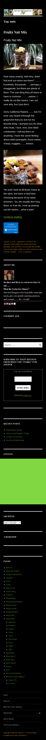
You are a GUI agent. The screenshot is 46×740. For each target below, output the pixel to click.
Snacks (8, 666)
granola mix (30, 247)
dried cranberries (17, 244)
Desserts (11, 629)
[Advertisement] (23, 481)
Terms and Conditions (13, 673)
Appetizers (21, 241)
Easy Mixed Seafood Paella (15, 440)
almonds (7, 244)
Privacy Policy (11, 591)
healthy (37, 247)
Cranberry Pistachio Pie (14, 437)
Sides (10, 649)
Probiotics (9, 595)
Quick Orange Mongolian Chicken (17, 433)
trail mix (7, 252)
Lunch (10, 636)
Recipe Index (10, 615)
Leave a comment (24, 252)
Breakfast (11, 625)
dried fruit (28, 244)
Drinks (8, 585)
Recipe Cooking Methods (14, 602)
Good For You (31, 241)
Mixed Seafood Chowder (14, 430)
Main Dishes (12, 639)
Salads (10, 646)
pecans (10, 249)
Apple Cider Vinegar (13, 571)
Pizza (10, 643)
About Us (9, 568)
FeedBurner (27, 395)
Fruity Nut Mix (15, 32)
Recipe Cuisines (11, 608)
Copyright (9, 578)
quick (15, 249)
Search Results (11, 663)
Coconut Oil (12, 680)
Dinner (8, 581)
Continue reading (13, 217)
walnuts (13, 252)
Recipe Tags (10, 660)
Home (6, 695)
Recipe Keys (10, 653)
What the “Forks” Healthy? (15, 677)
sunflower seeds (24, 249)
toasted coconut (36, 249)
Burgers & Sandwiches (14, 574)
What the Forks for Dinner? (14, 733)
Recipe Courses (11, 605)
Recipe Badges (11, 598)
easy (12, 247)
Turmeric (11, 683)
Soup (7, 670)
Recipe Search (10, 656)
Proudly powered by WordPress (15, 735)
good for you (20, 247)
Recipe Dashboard (12, 612)
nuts (5, 249)
